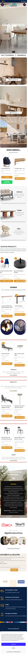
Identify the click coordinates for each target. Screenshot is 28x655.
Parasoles (23, 274)
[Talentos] (20, 524)
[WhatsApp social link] (11, 585)
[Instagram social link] (23, 1)
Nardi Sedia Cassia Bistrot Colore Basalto (19, 439)
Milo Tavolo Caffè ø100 (19, 354)
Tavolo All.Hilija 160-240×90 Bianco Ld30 (6, 306)
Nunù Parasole (5, 353)
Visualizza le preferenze (13, 651)
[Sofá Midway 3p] (6, 161)
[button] (20, 178)
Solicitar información (7, 182)
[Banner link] (13, 71)
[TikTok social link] (25, 1)
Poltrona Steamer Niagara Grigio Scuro (6, 407)
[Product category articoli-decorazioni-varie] (20, 327)
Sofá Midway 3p (5, 168)
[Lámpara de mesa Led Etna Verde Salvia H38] (19, 399)
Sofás (2, 171)
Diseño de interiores (5, 170)
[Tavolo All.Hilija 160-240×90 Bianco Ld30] (6, 299)
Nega (13, 648)
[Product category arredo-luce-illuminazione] (7, 327)
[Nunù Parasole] (6, 347)
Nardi (2, 442)
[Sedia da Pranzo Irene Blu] (6, 263)
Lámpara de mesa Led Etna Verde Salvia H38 (19, 407)
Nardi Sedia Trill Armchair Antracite (6, 438)
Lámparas (16, 410)
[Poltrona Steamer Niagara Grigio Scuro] (6, 399)
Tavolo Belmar (19, 306)
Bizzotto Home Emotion (6, 173)
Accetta (13, 644)
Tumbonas (3, 357)
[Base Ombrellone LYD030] (20, 263)
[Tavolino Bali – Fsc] (20, 161)
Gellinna (2, 276)
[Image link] (5, 581)
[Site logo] (13, 4)
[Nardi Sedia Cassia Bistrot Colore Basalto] (19, 430)
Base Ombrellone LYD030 (18, 271)
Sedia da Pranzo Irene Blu (6, 271)
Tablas (10, 309)
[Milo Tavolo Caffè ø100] (19, 347)
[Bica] (7, 524)
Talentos (3, 358)
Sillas (11, 274)
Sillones (10, 409)
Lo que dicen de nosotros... (13, 473)
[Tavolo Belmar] (20, 299)
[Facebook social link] (21, 1)
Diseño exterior (18, 170)
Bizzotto (3, 311)
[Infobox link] (14, 591)
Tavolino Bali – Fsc (20, 168)
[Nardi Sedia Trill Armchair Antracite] (6, 430)
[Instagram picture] (5, 541)
